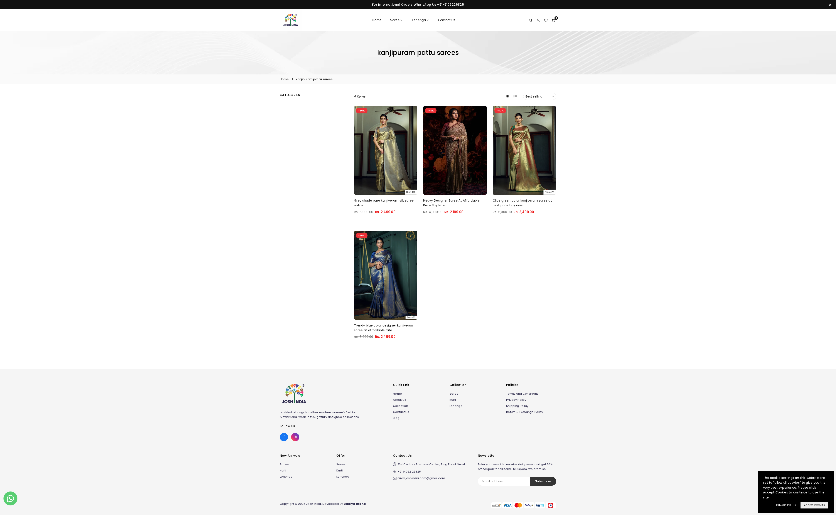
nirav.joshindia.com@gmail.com (421, 478)
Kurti (453, 400)
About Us (399, 400)
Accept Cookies (814, 505)
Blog (396, 418)
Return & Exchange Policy (524, 412)
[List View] (515, 96)
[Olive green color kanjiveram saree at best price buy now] (524, 150)
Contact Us (446, 20)
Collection (400, 406)
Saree (394, 20)
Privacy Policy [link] (786, 505)
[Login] (538, 20)
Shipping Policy (517, 406)
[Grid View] (507, 96)
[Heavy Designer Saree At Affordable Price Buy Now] (455, 150)
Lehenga (419, 20)
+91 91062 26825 (409, 472)
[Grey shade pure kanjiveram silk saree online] (385, 150)
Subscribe (543, 481)
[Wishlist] (546, 20)
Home (376, 20)
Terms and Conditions (522, 394)
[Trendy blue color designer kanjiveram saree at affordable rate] (385, 275)
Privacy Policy (516, 400)
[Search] (530, 20)
